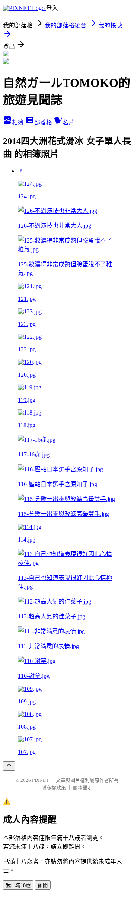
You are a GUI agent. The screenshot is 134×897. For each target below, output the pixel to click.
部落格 (44, 122)
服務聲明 (82, 787)
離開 (43, 885)
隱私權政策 (54, 787)
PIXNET (40, 780)
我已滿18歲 (18, 885)
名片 (68, 122)
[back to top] (9, 766)
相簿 (18, 122)
